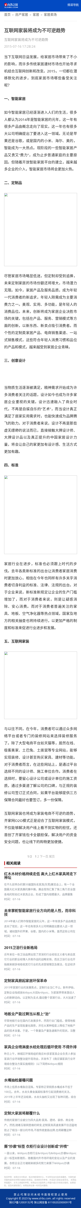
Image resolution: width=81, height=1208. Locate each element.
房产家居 (21, 14)
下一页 (44, 856)
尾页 (52, 856)
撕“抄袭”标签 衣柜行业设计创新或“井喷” (36, 1146)
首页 (7, 14)
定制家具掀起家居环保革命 (25, 981)
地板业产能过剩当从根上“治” (27, 1014)
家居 (36, 14)
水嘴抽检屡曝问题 (18, 1080)
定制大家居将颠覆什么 (22, 1113)
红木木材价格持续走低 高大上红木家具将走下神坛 (40, 876)
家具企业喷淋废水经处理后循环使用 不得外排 (40, 1047)
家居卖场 (50, 14)
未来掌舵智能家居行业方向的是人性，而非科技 (40, 912)
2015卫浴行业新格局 (20, 948)
